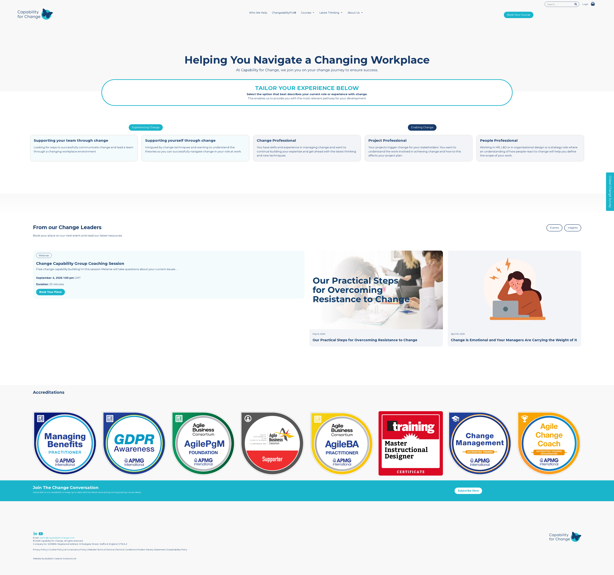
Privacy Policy (40, 549)
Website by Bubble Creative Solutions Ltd (54, 558)
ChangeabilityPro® (284, 12)
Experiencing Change (146, 127)
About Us (354, 12)
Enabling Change (422, 127)
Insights (573, 227)
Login (585, 4)
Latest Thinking (329, 12)
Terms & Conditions (126, 549)
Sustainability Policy (177, 549)
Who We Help (258, 12)
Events (554, 227)
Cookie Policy (56, 549)
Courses (306, 12)
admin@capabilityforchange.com (57, 537)
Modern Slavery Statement (151, 549)
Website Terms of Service (101, 549)
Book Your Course (518, 14)
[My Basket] (593, 4)
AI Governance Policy (75, 549)
